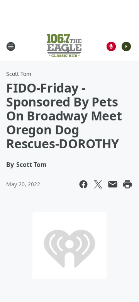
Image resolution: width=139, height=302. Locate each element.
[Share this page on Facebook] (83, 184)
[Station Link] (64, 46)
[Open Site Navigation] (10, 46)
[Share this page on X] (98, 184)
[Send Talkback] (111, 46)
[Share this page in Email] (112, 184)
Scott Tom (18, 73)
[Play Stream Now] (126, 46)
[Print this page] (127, 184)
